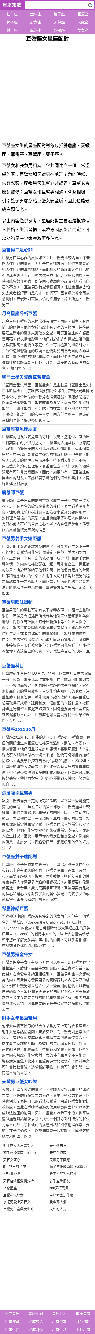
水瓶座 (59, 30)
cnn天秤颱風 (59, 1188)
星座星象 (83, 1313)
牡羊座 (12, 14)
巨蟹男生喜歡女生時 (18, 1209)
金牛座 (35, 14)
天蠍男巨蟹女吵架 (19, 1081)
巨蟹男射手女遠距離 (21, 538)
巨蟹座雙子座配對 (19, 856)
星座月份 (35, 1330)
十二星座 (12, 1313)
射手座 (12, 30)
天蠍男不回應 (59, 1160)
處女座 (35, 22)
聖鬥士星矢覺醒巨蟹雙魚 (26, 377)
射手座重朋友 (59, 1181)
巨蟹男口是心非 (17, 250)
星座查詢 (35, 1322)
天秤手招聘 (57, 1153)
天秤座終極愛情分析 (18, 1181)
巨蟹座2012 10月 (18, 729)
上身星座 (10, 1188)
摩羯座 (35, 30)
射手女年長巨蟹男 (19, 1018)
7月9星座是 (12, 1174)
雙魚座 (82, 30)
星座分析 (59, 1313)
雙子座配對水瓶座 (63, 1174)
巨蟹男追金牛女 (17, 954)
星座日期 (59, 1322)
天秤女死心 (11, 1160)
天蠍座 (82, 22)
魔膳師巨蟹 (13, 492)
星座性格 (59, 1330)
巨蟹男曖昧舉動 (17, 602)
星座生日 (12, 1330)
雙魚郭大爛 (57, 1202)
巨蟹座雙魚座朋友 (19, 429)
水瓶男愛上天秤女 (16, 1202)
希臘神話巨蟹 (15, 908)
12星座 (83, 1322)
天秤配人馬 (57, 1209)
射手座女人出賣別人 (18, 1146)
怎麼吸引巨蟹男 (17, 793)
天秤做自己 (57, 1146)
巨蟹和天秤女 (13, 1195)
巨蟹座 (82, 14)
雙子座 (59, 14)
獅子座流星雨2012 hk (19, 1153)
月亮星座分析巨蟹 (19, 313)
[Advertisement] (47, 91)
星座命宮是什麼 (61, 1195)
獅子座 (12, 22)
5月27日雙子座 (14, 1167)
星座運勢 (12, 1322)
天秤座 (59, 22)
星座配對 (35, 1313)
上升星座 (83, 1330)
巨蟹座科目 (13, 665)
